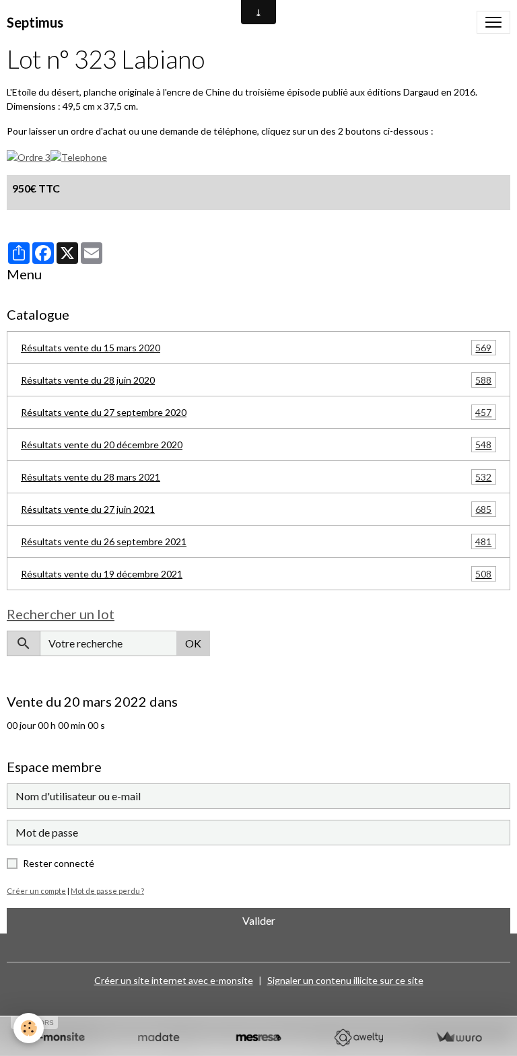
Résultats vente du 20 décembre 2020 (256, 445)
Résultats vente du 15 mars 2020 (256, 348)
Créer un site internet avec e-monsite (173, 980)
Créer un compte (36, 890)
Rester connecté (58, 863)
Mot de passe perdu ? (107, 890)
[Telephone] (78, 156)
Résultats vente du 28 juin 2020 (256, 380)
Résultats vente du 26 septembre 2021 (256, 542)
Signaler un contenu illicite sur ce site (345, 980)
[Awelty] (358, 1037)
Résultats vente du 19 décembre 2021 (256, 574)
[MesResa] (259, 1037)
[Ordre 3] (28, 156)
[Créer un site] (58, 1037)
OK (193, 643)
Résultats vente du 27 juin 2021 (256, 509)
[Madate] (158, 1037)
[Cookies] (28, 1028)
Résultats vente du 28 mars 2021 (256, 477)
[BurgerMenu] (493, 22)
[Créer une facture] (459, 1037)
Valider (258, 920)
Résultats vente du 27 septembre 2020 (256, 413)
